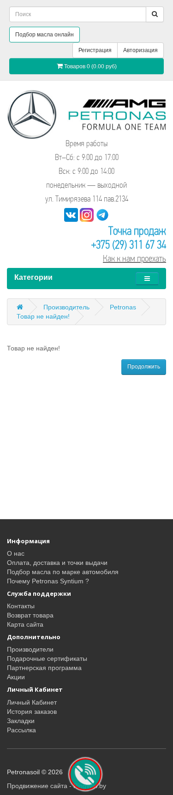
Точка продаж (137, 230)
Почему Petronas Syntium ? (48, 581)
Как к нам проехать (134, 258)
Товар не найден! (43, 316)
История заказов (32, 711)
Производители (30, 649)
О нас (15, 553)
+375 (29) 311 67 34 (128, 244)
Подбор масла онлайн (44, 34)
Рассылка (21, 730)
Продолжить (143, 366)
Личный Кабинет (32, 702)
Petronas (123, 307)
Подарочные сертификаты (47, 658)
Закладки (21, 720)
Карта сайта (25, 624)
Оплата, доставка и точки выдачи (57, 562)
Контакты (21, 606)
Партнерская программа (44, 667)
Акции (16, 677)
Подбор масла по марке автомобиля (63, 571)
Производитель (66, 307)
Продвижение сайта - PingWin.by (56, 785)
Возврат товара (30, 615)
